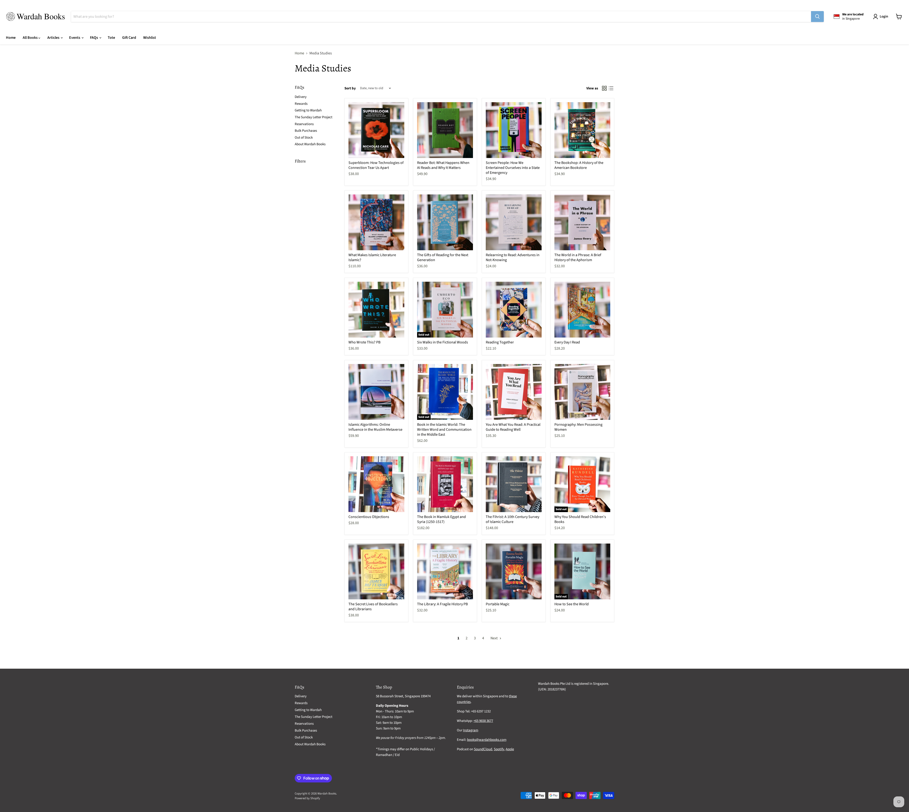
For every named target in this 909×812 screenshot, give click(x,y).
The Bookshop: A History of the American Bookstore (578, 165)
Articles (53, 37)
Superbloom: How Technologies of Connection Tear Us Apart (376, 165)
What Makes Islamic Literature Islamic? (372, 257)
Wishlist (149, 37)
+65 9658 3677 (483, 720)
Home (11, 37)
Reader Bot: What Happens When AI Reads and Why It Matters (443, 165)
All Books (30, 37)
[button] (881, 16)
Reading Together (500, 342)
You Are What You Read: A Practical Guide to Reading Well (513, 427)
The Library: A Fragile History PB (442, 604)
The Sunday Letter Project (313, 117)
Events (75, 37)
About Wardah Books (310, 144)
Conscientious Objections (368, 516)
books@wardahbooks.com (486, 739)
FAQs (94, 37)
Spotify (499, 749)
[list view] (611, 88)
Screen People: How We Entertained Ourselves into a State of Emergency (513, 167)
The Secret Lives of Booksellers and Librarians (373, 606)
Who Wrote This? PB (364, 342)
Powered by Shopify (307, 798)
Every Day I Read (567, 342)
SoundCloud (483, 749)
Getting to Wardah (308, 110)
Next (494, 638)
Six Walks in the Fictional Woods (442, 342)
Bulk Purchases (306, 130)
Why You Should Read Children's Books (580, 519)
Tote (111, 37)
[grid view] (604, 88)
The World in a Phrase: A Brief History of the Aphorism (577, 257)
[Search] (817, 16)
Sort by (350, 88)
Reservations (304, 124)
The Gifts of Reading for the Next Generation (442, 257)
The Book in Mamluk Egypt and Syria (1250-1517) (441, 519)
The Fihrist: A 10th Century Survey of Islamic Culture (512, 519)
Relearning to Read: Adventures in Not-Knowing (512, 257)
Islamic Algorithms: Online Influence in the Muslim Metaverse (375, 427)
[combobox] (441, 16)
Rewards (301, 103)
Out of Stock (304, 137)
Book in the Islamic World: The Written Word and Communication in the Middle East (444, 429)
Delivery (301, 96)
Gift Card (129, 37)
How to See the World (571, 604)
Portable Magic (497, 604)
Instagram (470, 730)
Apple (510, 749)
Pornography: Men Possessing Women (578, 427)
